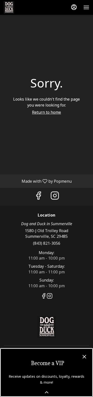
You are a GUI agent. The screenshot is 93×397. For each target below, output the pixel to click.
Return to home (46, 112)
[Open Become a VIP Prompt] (47, 392)
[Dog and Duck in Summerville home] (26, 7)
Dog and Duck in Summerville (46, 327)
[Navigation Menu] (86, 7)
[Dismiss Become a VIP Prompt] (84, 357)
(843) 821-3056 (46, 243)
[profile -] (74, 7)
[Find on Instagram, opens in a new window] (54, 196)
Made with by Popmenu (38, 181)
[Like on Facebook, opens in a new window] (38, 196)
